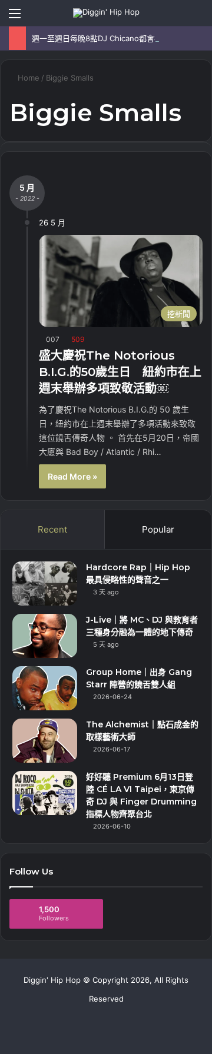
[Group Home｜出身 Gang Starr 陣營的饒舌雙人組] (44, 688)
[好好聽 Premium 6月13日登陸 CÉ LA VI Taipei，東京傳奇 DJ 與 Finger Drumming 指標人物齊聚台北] (44, 793)
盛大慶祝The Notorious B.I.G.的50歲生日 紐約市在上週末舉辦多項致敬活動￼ (120, 371)
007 (52, 339)
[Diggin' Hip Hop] (106, 13)
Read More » (72, 476)
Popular (158, 529)
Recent (52, 529)
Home (27, 77)
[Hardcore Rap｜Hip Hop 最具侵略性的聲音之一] (44, 583)
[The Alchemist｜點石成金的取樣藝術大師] (44, 741)
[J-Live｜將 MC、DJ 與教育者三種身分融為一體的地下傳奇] (44, 636)
